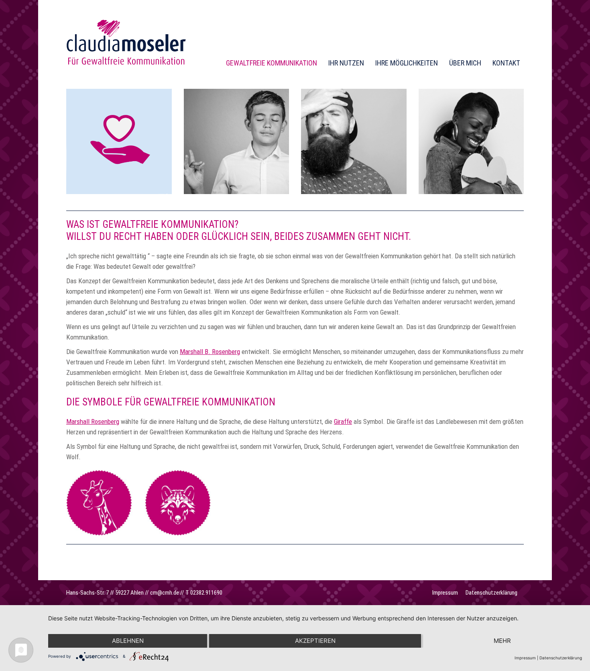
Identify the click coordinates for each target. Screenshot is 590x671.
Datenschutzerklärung (560, 657)
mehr (502, 640)
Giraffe (343, 421)
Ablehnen (128, 640)
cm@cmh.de (164, 592)
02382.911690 (206, 592)
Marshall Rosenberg (92, 421)
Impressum (525, 657)
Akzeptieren (315, 640)
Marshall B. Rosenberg (210, 352)
